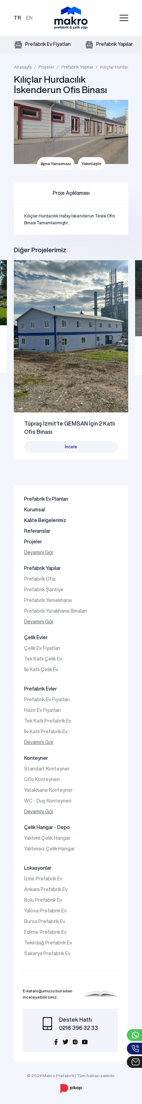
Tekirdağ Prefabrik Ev (48, 942)
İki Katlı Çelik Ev (41, 669)
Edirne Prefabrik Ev (45, 932)
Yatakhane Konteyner (48, 790)
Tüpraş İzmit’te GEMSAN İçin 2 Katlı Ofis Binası (69, 428)
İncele (71, 446)
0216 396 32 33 (78, 1028)
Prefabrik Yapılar (114, 44)
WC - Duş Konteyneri (47, 800)
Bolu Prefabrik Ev (43, 900)
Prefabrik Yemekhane (48, 600)
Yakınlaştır (91, 163)
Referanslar (37, 531)
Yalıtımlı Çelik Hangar (47, 838)
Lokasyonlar (37, 868)
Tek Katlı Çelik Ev (43, 658)
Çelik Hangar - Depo (47, 827)
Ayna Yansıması (56, 163)
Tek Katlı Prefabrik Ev (47, 720)
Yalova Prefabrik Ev (45, 910)
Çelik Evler (36, 637)
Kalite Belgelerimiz (45, 520)
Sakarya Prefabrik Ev (47, 953)
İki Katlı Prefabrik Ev (46, 731)
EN (29, 17)
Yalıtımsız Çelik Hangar (49, 848)
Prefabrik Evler (40, 688)
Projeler (46, 67)
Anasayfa (23, 67)
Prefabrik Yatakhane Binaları (55, 611)
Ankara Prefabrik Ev (46, 889)
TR (17, 17)
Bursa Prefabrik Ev (44, 921)
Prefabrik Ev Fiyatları (47, 44)
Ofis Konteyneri (42, 779)
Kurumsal (34, 509)
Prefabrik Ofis (39, 578)
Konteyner (36, 758)
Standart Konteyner (47, 768)
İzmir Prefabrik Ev (43, 878)
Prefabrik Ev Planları (46, 499)
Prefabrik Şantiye (43, 589)
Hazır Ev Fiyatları (42, 710)
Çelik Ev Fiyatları (42, 648)
